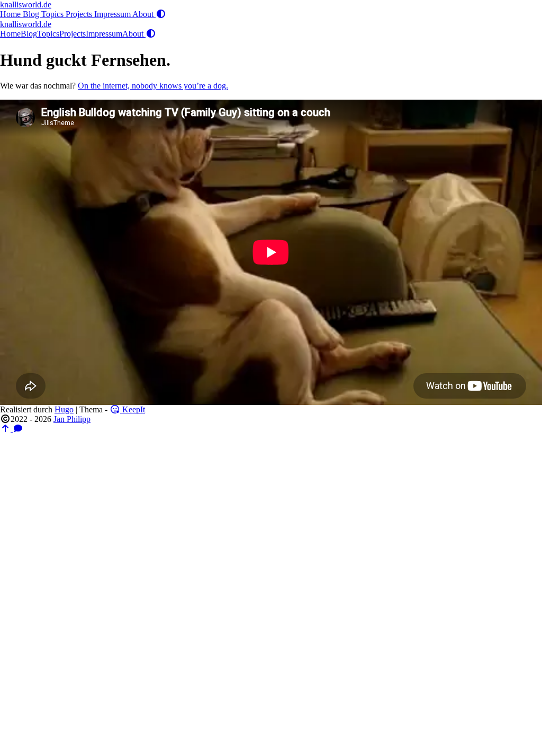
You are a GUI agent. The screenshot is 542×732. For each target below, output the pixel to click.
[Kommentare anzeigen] (18, 428)
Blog (32, 14)
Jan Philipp (72, 419)
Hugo (64, 409)
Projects (80, 14)
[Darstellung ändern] (161, 14)
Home (11, 14)
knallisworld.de (25, 4)
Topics (53, 14)
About (144, 14)
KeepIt (132, 409)
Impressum (113, 14)
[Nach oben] (6, 428)
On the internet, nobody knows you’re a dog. (153, 85)
